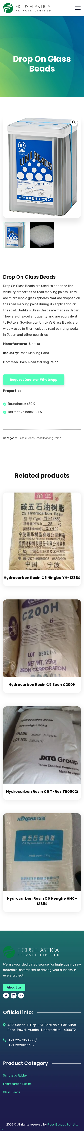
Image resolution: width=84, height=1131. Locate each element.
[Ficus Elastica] (27, 8)
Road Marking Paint (48, 438)
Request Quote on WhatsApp (33, 379)
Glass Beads (27, 438)
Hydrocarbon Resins (17, 1084)
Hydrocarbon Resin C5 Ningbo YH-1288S (42, 577)
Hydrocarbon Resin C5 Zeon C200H (42, 684)
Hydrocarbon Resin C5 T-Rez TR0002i (42, 791)
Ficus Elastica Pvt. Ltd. (63, 1124)
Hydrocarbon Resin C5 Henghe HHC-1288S (42, 901)
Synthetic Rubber (15, 1075)
